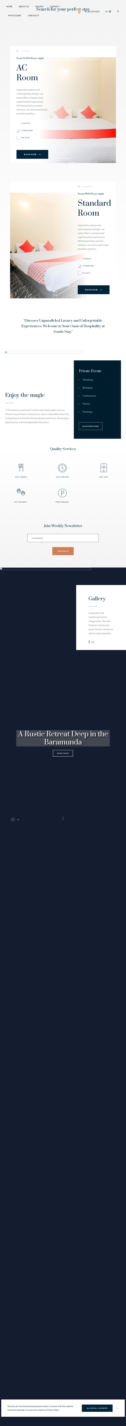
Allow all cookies (97, 1408)
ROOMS (39, 7)
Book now (30, 154)
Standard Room (94, 208)
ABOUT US (24, 7)
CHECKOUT (33, 16)
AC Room (27, 73)
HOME (9, 7)
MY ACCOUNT (14, 16)
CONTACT (54, 7)
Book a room (63, 753)
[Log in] (118, 11)
